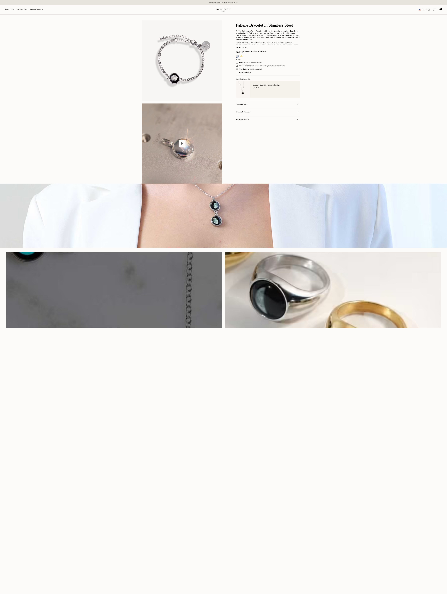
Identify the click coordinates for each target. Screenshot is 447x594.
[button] (7, 10)
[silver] (237, 56)
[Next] (440, 3)
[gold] (241, 56)
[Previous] (7, 3)
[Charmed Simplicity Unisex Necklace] (243, 89)
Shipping (246, 51)
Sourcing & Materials (243, 112)
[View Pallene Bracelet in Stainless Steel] (182, 143)
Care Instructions (241, 104)
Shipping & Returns (242, 119)
